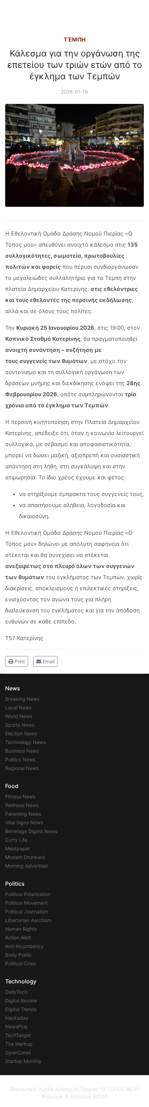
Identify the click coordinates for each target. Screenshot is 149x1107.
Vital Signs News (24, 822)
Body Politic (18, 955)
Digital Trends (20, 1009)
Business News (22, 751)
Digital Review (21, 1000)
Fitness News (20, 796)
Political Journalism (26, 911)
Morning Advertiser (26, 866)
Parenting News (23, 814)
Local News (18, 707)
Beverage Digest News (31, 831)
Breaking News (22, 699)
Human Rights (21, 929)
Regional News (22, 768)
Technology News (25, 742)
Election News (21, 733)
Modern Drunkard (25, 857)
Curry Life (16, 840)
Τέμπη (75, 39)
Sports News (19, 725)
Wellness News (22, 805)
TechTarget (18, 1035)
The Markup (19, 1044)
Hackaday (16, 1018)
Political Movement (26, 903)
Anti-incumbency (24, 946)
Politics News (20, 759)
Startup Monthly (23, 1061)
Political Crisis (20, 963)
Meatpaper (17, 848)
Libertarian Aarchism (28, 920)
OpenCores (18, 1052)
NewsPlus (16, 1026)
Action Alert (18, 937)
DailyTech (16, 992)
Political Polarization (27, 894)
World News (18, 716)
